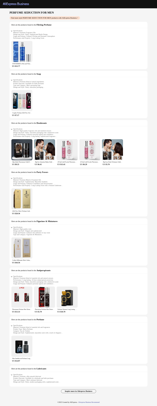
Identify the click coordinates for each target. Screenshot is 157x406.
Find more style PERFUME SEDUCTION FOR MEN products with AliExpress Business (44, 18)
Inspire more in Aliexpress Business (78, 391)
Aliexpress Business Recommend (89, 402)
